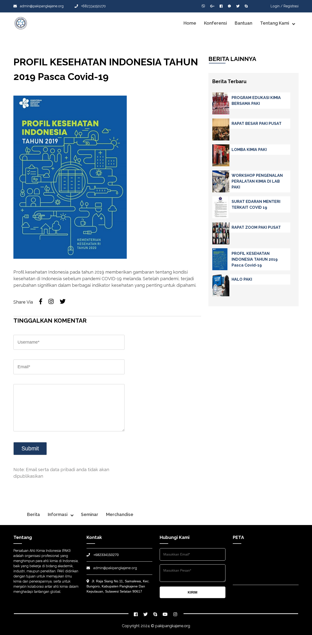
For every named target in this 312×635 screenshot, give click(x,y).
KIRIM (192, 592)
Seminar (89, 514)
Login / (277, 6)
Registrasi (291, 6)
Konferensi (215, 23)
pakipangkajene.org (172, 626)
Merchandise (119, 514)
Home (190, 23)
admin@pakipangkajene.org (41, 6)
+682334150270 (93, 6)
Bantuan (243, 23)
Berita (33, 514)
